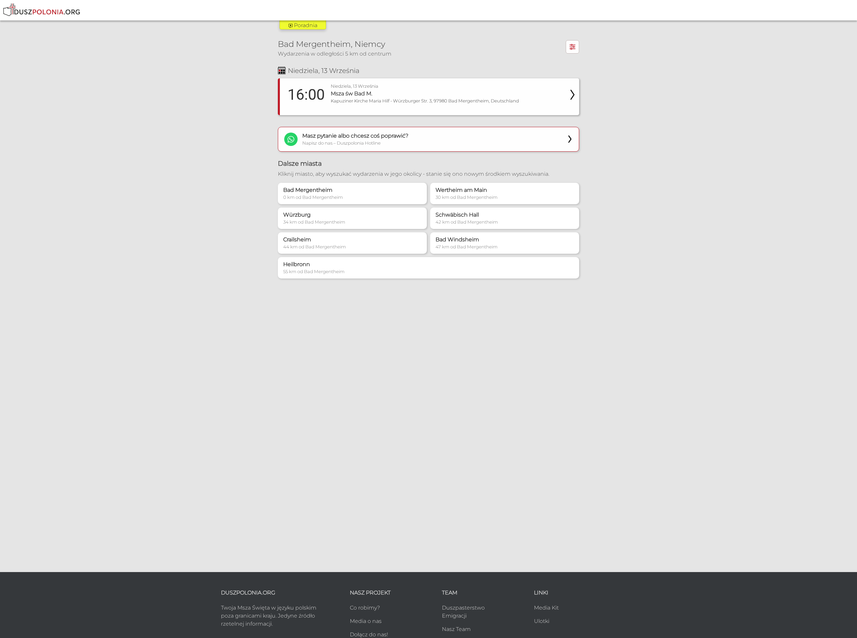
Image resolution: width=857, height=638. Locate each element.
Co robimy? (365, 608)
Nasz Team (456, 629)
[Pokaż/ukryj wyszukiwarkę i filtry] (572, 47)
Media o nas (366, 621)
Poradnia (305, 25)
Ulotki (541, 621)
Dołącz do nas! (369, 634)
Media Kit (546, 608)
